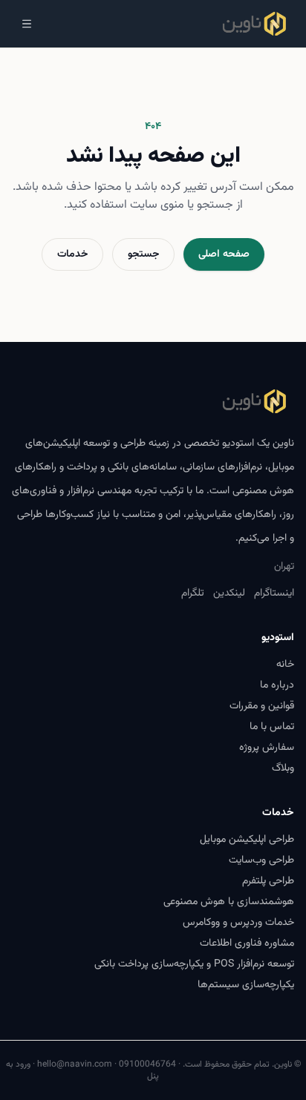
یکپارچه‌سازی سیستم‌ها (246, 985)
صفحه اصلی (224, 254)
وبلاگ (283, 768)
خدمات (72, 254)
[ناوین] (254, 24)
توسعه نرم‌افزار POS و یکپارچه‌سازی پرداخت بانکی (194, 964)
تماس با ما (272, 727)
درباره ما (277, 685)
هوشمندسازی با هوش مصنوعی (228, 902)
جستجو (143, 254)
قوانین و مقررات (262, 706)
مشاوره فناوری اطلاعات (247, 943)
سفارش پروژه (266, 748)
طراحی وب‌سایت (261, 860)
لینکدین (229, 593)
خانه (285, 664)
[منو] (27, 24)
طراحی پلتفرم (268, 881)
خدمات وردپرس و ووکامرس (238, 923)
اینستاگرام (274, 593)
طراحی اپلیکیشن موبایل (247, 839)
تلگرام (192, 593)
